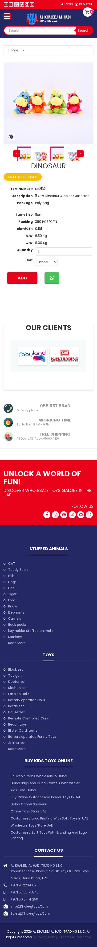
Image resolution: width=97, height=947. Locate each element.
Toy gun (15, 675)
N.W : (30, 235)
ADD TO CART (22, 279)
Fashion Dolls (18, 694)
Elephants (16, 612)
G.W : (29, 242)
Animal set (17, 742)
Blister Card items (22, 730)
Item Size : (25, 214)
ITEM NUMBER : (21, 188)
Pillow (12, 606)
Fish (11, 575)
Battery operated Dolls (26, 700)
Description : (23, 195)
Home (13, 50)
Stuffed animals (48, 549)
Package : (25, 203)
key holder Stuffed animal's (30, 630)
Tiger (12, 594)
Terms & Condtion (76, 937)
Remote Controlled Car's (28, 718)
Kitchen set (17, 687)
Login (69, 4)
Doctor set (17, 681)
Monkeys (15, 636)
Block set (15, 669)
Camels (14, 618)
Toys (48, 655)
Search (83, 30)
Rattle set (16, 706)
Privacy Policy (47, 937)
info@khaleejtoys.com (29, 906)
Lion (11, 588)
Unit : (29, 260)
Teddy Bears (18, 569)
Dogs (12, 582)
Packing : (26, 221)
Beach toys (17, 724)
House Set (16, 712)
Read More (17, 643)
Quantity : (25, 249)
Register (85, 4)
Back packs (17, 624)
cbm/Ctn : (25, 228)
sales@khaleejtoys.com (30, 913)
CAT (11, 563)
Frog (11, 600)
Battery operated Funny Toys (32, 736)
